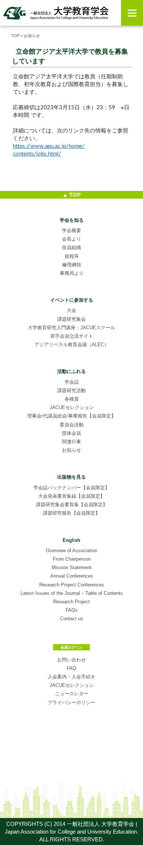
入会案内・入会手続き (71, 676)
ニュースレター (71, 693)
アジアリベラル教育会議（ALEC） (71, 344)
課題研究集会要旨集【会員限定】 (71, 504)
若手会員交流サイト (71, 336)
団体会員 (71, 433)
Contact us (71, 618)
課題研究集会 (71, 319)
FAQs (72, 610)
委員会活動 (72, 424)
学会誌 (72, 382)
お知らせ (71, 450)
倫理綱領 (71, 264)
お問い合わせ (71, 660)
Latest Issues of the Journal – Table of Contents (72, 593)
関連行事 (71, 441)
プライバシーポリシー (71, 702)
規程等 (72, 256)
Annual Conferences (71, 576)
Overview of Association (71, 550)
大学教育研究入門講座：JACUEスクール (71, 327)
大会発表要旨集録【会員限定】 (71, 496)
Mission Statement (72, 567)
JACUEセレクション (72, 407)
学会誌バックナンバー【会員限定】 (71, 487)
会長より (71, 239)
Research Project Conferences (71, 584)
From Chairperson (72, 559)
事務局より (72, 273)
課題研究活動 (71, 390)
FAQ (71, 668)
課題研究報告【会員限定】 (71, 513)
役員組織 (71, 247)
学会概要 (71, 230)
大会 (71, 310)
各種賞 (72, 399)
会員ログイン (71, 647)
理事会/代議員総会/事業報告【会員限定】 (71, 416)
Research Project (71, 601)
